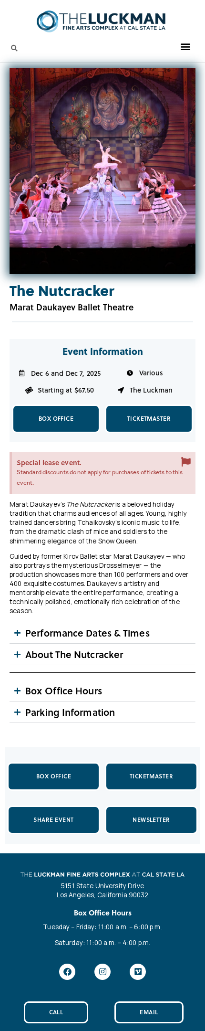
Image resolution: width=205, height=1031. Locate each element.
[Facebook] (67, 972)
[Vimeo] (138, 972)
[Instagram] (102, 972)
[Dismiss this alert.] (186, 462)
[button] (185, 46)
